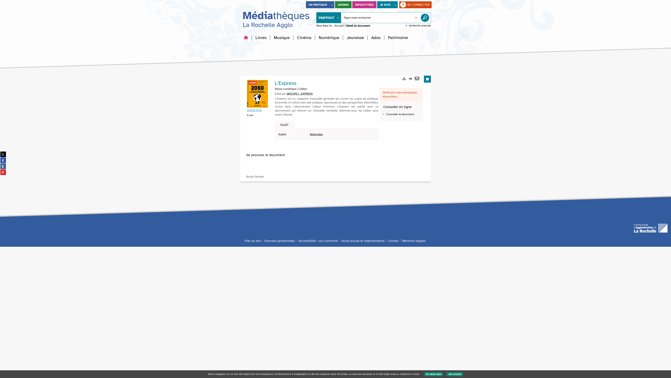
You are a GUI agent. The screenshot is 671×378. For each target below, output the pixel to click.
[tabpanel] (326, 134)
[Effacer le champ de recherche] (416, 17)
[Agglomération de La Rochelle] (651, 228)
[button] (261, 37)
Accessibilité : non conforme (318, 241)
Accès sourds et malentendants (362, 241)
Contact (393, 241)
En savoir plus (433, 374)
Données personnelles (279, 241)
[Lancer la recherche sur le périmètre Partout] (426, 17)
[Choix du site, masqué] (332, 4)
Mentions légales (414, 241)
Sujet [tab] (284, 125)
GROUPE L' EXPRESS (299, 94)
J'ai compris (454, 374)
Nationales (316, 134)
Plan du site (253, 241)
